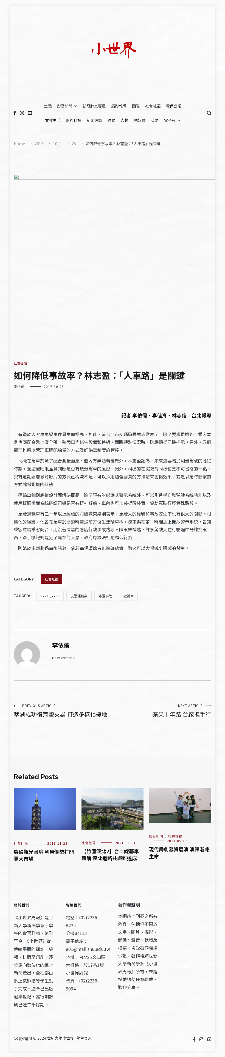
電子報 (170, 120)
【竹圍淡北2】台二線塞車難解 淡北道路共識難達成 (110, 854)
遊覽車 (128, 595)
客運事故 (105, 595)
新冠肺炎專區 (94, 106)
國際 (136, 106)
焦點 (48, 106)
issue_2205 (50, 595)
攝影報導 (118, 106)
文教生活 (52, 120)
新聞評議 (94, 120)
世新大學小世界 (60, 1038)
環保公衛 (173, 106)
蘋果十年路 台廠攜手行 (181, 710)
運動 (111, 120)
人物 (124, 120)
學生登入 (84, 1038)
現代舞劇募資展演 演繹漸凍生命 (179, 853)
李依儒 (19, 386)
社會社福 (153, 106)
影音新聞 (64, 106)
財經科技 (73, 120)
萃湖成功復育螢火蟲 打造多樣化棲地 (60, 710)
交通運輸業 (79, 595)
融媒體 (139, 120)
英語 (155, 120)
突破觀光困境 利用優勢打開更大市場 (44, 855)
